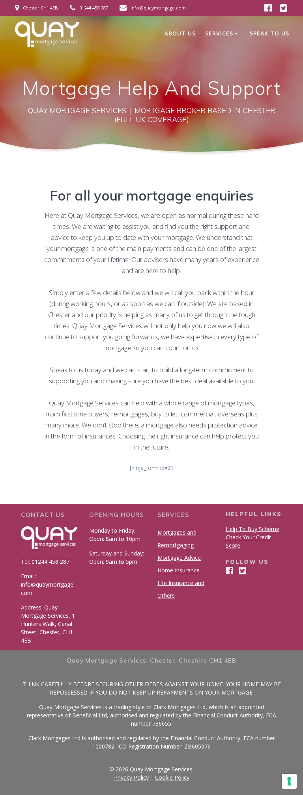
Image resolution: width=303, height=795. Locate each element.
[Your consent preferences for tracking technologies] (289, 781)
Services (219, 33)
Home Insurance (178, 570)
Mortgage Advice (179, 557)
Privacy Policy (131, 777)
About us (180, 33)
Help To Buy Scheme (252, 529)
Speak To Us (269, 33)
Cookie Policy (172, 777)
